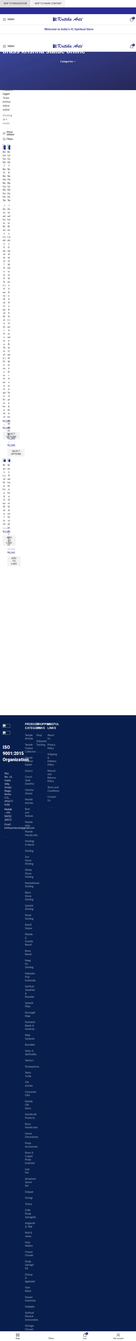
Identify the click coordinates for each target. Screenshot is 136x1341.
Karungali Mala (30, 1014)
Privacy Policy (51, 747)
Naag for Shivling (29, 964)
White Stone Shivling (29, 873)
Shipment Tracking (41, 743)
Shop (39, 735)
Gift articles (29, 1084)
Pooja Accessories (31, 1145)
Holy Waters (29, 1244)
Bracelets (30, 1045)
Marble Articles (29, 801)
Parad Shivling (29, 917)
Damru (29, 771)
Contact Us (51, 799)
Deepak (29, 1192)
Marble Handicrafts (31, 834)
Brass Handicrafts (31, 1126)
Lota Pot (27, 1171)
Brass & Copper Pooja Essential (30, 1158)
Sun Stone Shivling (29, 860)
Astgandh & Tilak (30, 1225)
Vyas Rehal (28, 1289)
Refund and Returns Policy (51, 776)
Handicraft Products (31, 1116)
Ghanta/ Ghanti (29, 792)
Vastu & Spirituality (30, 1053)
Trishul (28, 1204)
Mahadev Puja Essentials (30, 977)
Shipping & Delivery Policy (52, 759)
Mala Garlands (30, 1037)
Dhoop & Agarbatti (30, 1278)
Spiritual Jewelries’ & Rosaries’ (30, 991)
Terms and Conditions (53, 789)
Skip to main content (48, 3)
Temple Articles (29, 737)
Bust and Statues (29, 812)
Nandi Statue (28, 927)
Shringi (28, 1198)
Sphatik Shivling (29, 908)
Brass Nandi (28, 953)
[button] (14, 561)
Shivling (29, 851)
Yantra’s (29, 1060)
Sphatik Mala (29, 1005)
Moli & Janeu (28, 1235)
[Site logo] (68, 19)
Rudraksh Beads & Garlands (30, 1025)
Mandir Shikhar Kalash (29, 761)
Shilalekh (30, 1307)
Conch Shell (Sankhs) (29, 780)
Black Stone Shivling (29, 896)
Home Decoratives (31, 1136)
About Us (50, 737)
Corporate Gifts (30, 1094)
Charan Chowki (29, 1254)
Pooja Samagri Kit (29, 1265)
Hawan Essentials (30, 1299)
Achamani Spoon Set (30, 1182)
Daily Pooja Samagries (30, 1213)
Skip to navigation (15, 3)
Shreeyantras (32, 1067)
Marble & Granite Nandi (29, 939)
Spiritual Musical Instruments (31, 1316)
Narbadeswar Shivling (32, 885)
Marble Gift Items (29, 1105)
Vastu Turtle (28, 1075)
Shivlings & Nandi (29, 843)
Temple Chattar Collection (30, 748)
